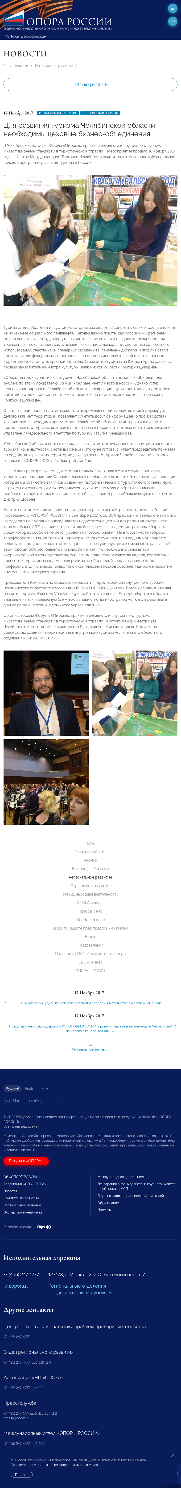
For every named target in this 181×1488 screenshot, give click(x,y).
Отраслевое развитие (90, 886)
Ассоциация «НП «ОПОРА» (25, 1184)
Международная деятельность (90, 894)
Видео (90, 936)
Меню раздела (91, 84)
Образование (108, 1203)
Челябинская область (100, 113)
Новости (21, 66)
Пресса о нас (90, 911)
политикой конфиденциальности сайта (67, 1465)
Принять (21, 1475)
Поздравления (90, 945)
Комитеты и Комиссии (21, 1198)
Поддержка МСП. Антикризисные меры (90, 953)
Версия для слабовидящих (28, 36)
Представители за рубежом (80, 1292)
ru (173, 21)
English (30, 1089)
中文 (45, 1089)
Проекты (104, 1210)
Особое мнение (90, 919)
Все (90, 843)
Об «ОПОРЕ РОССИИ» (22, 1177)
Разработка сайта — (24, 1227)
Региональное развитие (54, 66)
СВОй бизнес (90, 962)
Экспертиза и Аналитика (23, 1212)
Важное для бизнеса (90, 869)
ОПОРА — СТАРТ (90, 970)
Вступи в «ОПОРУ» (26, 1161)
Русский (12, 1089)
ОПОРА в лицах (90, 902)
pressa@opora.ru (16, 1418)
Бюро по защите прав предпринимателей (90, 928)
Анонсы (91, 860)
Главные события (90, 852)
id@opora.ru (16, 1286)
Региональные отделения (77, 1286)
